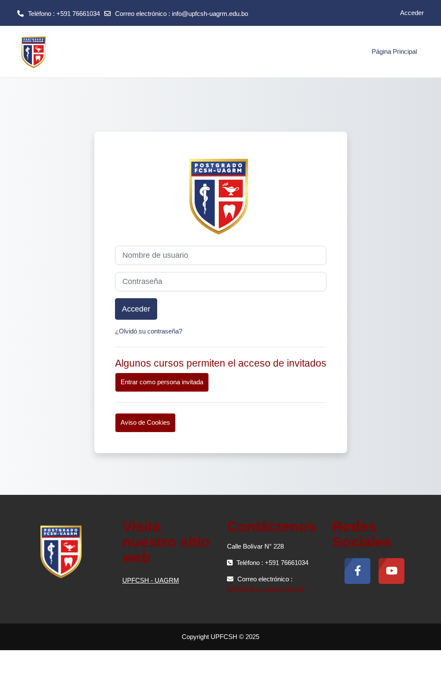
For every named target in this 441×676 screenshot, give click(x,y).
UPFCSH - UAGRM (150, 580)
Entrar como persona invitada (162, 382)
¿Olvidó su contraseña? (148, 331)
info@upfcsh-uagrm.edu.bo (210, 13)
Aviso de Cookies (145, 422)
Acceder (412, 12)
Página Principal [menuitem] (394, 51)
